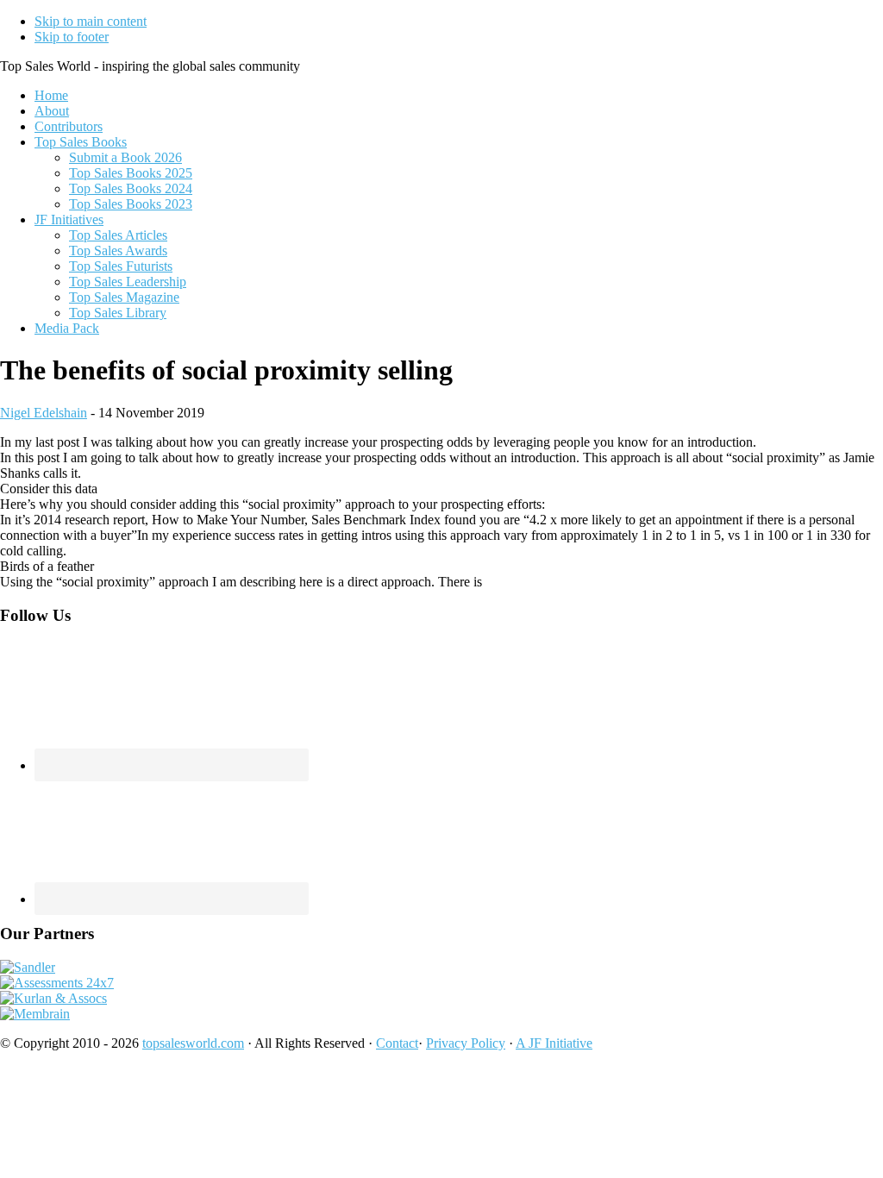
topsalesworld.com (193, 1043)
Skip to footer (71, 36)
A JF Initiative (554, 1043)
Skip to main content (90, 21)
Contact (397, 1043)
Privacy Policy (465, 1043)
